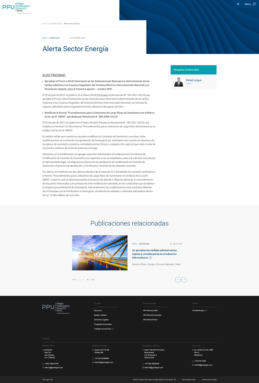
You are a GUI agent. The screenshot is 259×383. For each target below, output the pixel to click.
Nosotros (98, 310)
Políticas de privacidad (209, 379)
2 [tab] (78, 279)
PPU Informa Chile (150, 310)
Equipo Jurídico (100, 315)
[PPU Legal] (55, 308)
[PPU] (16, 8)
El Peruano (102, 95)
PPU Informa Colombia (152, 315)
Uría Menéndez (198, 310)
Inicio (44, 24)
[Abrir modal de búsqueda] (238, 4)
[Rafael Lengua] (178, 82)
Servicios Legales (101, 320)
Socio (188, 83)
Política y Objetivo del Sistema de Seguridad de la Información (153, 379)
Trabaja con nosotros (102, 329)
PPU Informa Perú (150, 320)
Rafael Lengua (193, 80)
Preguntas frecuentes (103, 324)
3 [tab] (82, 279)
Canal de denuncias (188, 379)
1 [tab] (74, 279)
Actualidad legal (55, 24)
